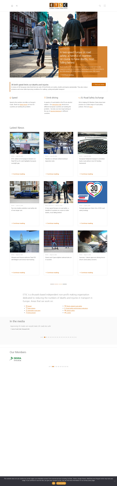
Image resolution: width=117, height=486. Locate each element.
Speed (29, 306)
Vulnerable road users (33, 310)
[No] (115, 481)
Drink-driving (31, 308)
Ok (53, 483)
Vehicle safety (70, 310)
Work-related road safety (74, 306)
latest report (23, 104)
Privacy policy (61, 483)
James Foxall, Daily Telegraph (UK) (20, 329)
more (91, 107)
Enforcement (31, 313)
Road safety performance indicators (77, 308)
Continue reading (68, 75)
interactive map (56, 104)
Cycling (68, 313)
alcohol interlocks (56, 111)
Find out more (99, 84)
